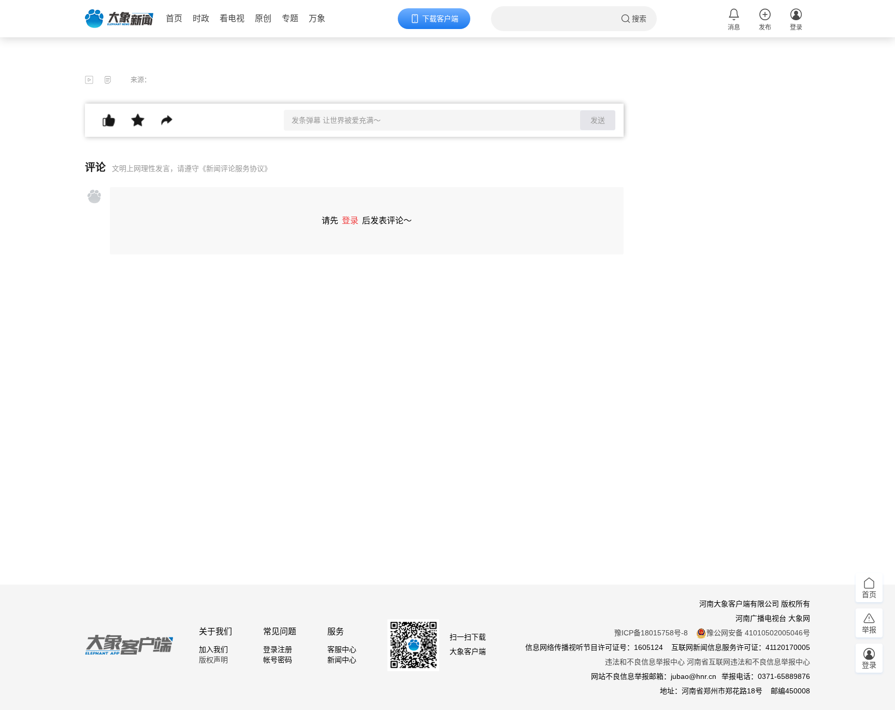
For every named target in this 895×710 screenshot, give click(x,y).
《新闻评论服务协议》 (235, 168)
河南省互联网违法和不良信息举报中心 (748, 662)
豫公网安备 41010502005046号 (758, 633)
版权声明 (213, 660)
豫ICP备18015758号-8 (651, 633)
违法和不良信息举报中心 (645, 662)
